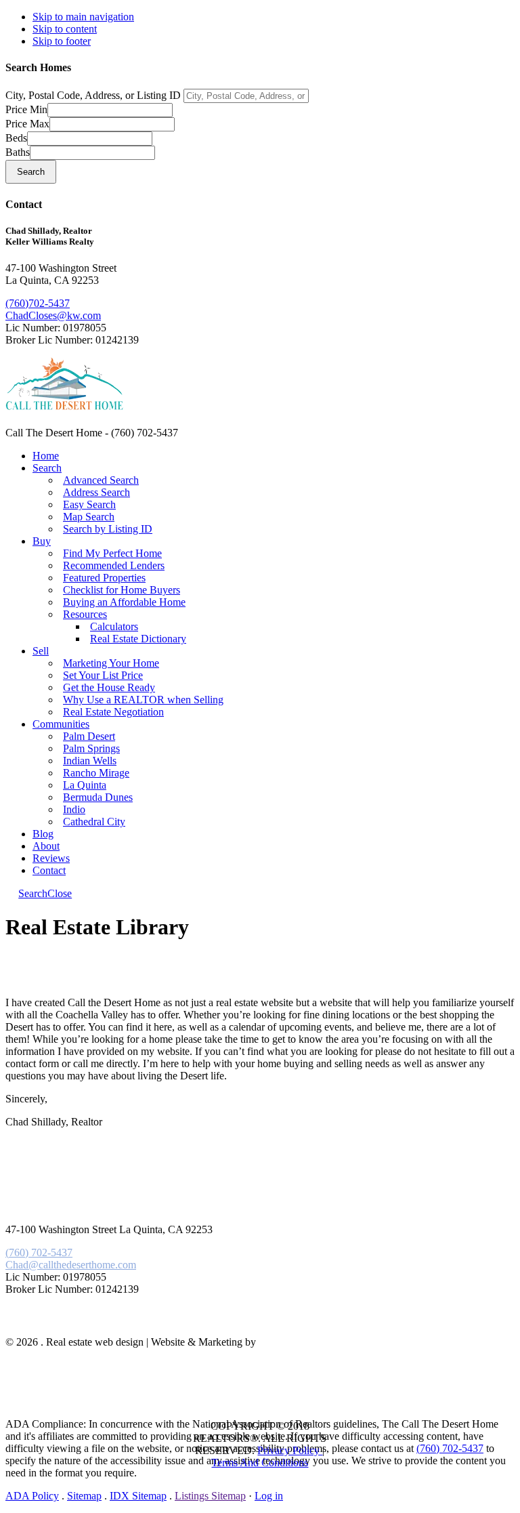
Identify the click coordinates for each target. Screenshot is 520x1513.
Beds (16, 138)
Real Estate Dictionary (138, 638)
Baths (17, 152)
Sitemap (84, 1495)
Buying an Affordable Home (124, 602)
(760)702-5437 (37, 303)
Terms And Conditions (259, 1462)
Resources (85, 614)
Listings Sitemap (210, 1495)
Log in (269, 1495)
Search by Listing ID (107, 529)
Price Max (27, 123)
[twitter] (49, 1323)
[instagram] (56, 1323)
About (46, 846)
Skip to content (64, 29)
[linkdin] (42, 1323)
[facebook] (35, 1323)
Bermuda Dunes (98, 797)
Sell (40, 651)
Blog (42, 834)
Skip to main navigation (83, 16)
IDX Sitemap (138, 1495)
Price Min (26, 109)
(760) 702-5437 (38, 1252)
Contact (49, 870)
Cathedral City (94, 821)
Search (47, 468)
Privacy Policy (289, 1450)
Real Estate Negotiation (113, 712)
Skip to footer (61, 41)
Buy (41, 541)
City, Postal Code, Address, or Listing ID (93, 95)
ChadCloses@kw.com (53, 315)
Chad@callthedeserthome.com (70, 1264)
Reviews (51, 858)
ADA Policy (32, 1495)
